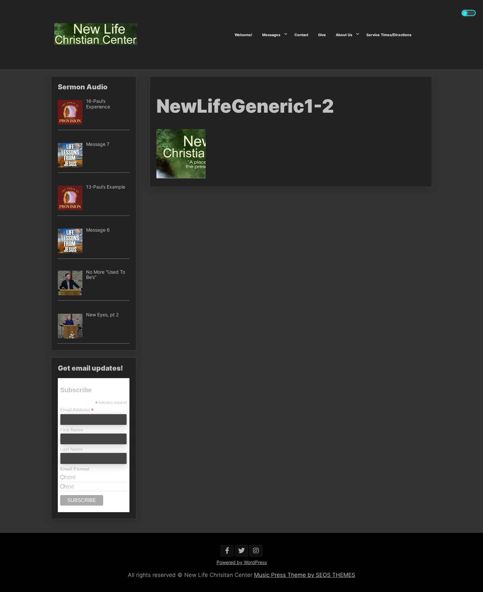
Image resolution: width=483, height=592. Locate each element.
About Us (344, 34)
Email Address (77, 410)
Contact (301, 34)
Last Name (71, 449)
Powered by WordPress (242, 562)
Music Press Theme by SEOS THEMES (304, 575)
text (69, 486)
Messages (271, 34)
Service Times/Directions (388, 34)
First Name (71, 429)
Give (322, 34)
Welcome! (243, 34)
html (70, 477)
